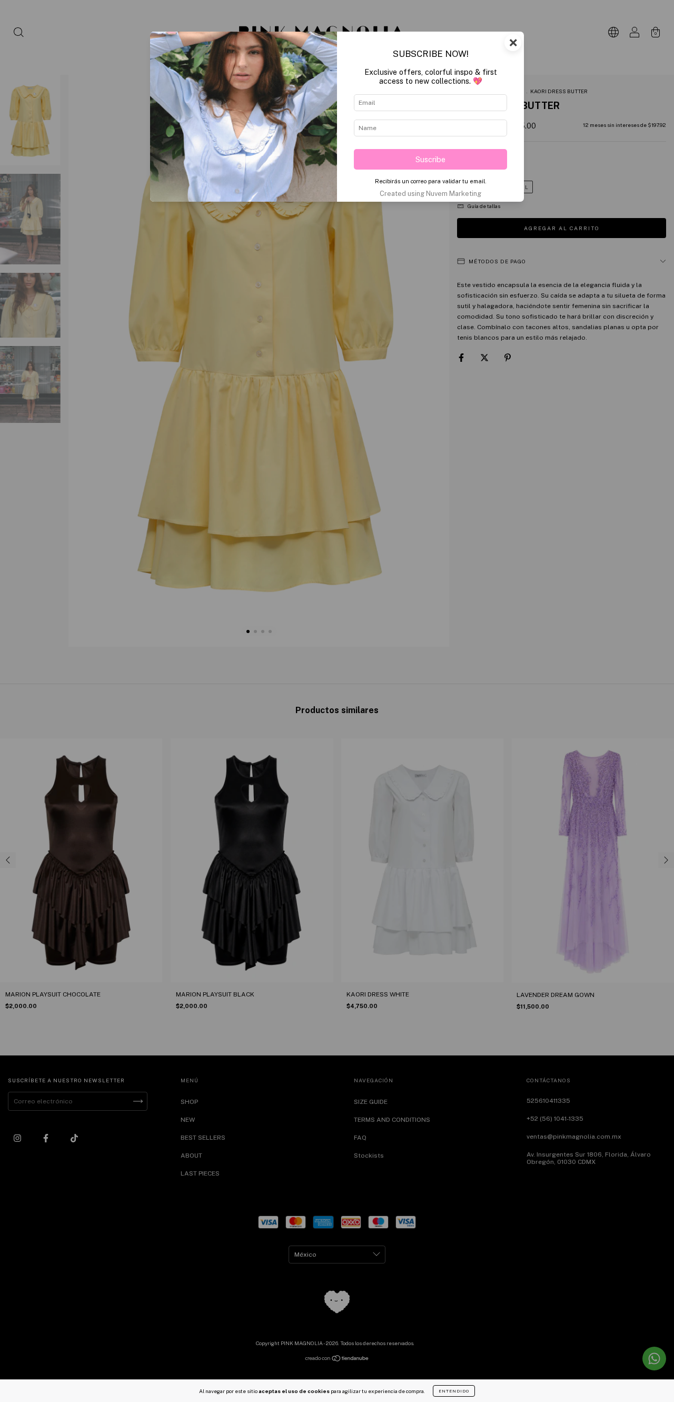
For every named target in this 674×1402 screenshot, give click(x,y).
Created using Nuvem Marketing (430, 194)
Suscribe (430, 159)
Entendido (454, 1391)
